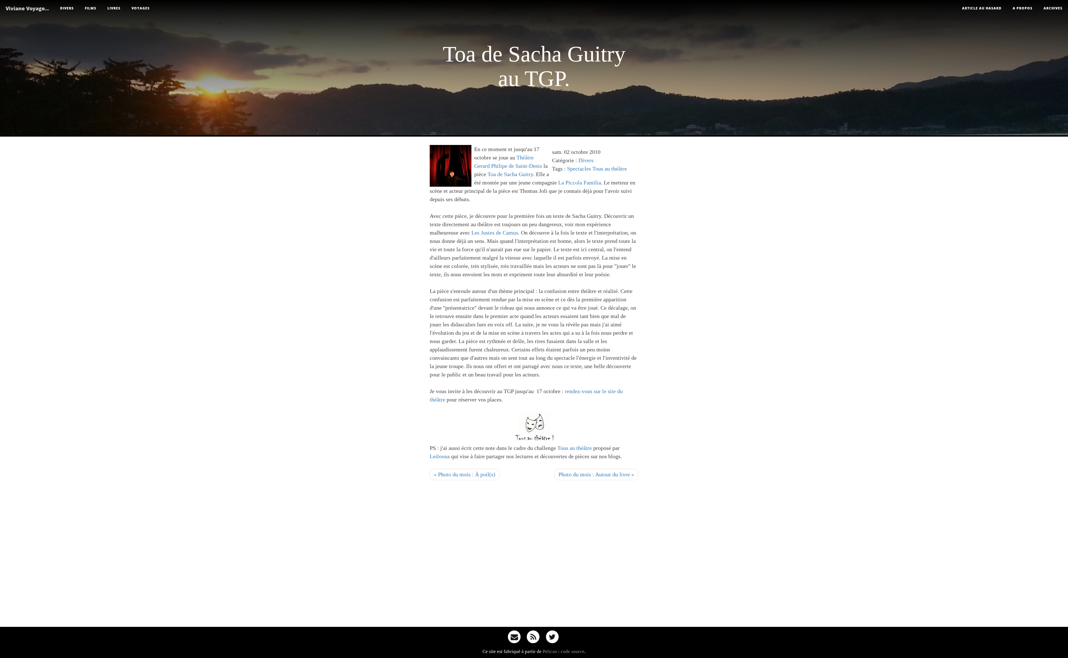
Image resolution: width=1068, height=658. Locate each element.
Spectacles (579, 169)
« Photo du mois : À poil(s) (464, 474)
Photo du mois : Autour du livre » (596, 474)
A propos (1022, 8)
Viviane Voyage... (27, 8)
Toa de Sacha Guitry (510, 174)
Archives (1053, 8)
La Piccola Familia (579, 182)
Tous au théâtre (609, 169)
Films (90, 8)
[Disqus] (534, 555)
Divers (67, 8)
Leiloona (440, 456)
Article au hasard (982, 8)
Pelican (550, 651)
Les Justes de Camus (494, 233)
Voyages (141, 8)
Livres (113, 8)
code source (572, 651)
